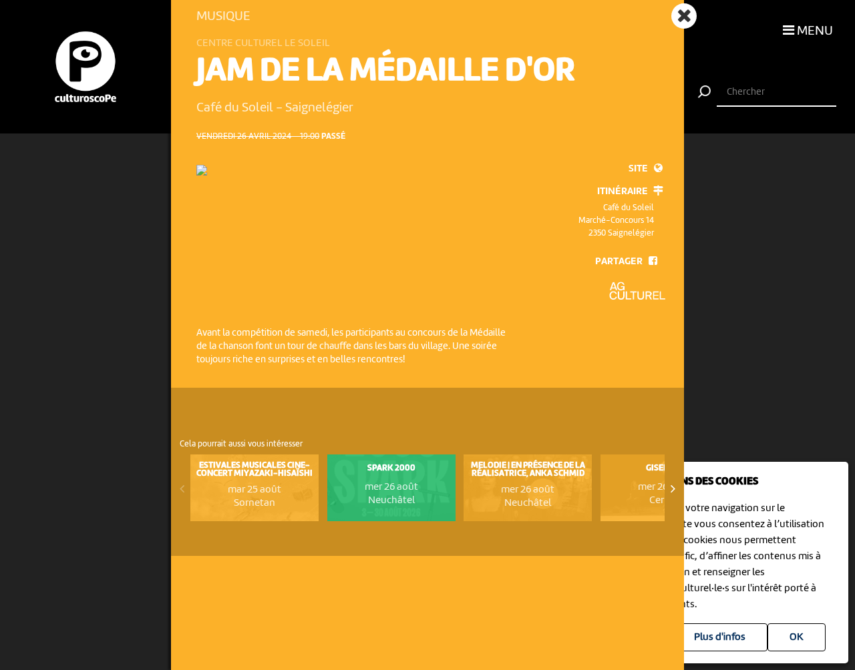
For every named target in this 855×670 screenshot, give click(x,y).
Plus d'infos (719, 637)
